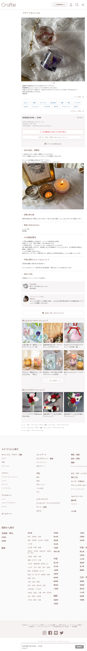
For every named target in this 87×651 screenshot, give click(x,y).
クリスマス (77, 103)
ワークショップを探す (38, 625)
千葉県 (56, 548)
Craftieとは (25, 625)
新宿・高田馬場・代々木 (36, 571)
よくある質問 (51, 625)
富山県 (56, 563)
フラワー (5, 473)
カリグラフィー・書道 (44, 458)
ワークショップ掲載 (75, 625)
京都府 (56, 603)
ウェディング (66, 106)
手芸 (38, 473)
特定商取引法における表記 (61, 626)
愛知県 (56, 585)
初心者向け (53, 103)
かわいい (26, 103)
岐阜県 (56, 577)
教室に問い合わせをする (54, 313)
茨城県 (56, 533)
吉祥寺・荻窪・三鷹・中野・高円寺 (39, 592)
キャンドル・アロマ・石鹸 (12, 455)
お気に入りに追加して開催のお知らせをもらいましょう (61, 137)
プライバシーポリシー (43, 626)
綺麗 (34, 103)
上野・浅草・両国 (34, 582)
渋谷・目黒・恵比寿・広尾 (37, 585)
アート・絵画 (41, 507)
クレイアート (41, 455)
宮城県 (4, 541)
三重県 (56, 589)
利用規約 (31, 626)
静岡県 (56, 581)
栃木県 (56, 536)
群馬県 (56, 540)
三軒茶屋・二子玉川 (34, 589)
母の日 (56, 106)
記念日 (76, 106)
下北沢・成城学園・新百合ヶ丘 (38, 564)
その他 (30, 544)
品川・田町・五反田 (34, 596)
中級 (68, 103)
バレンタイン (35, 106)
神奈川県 (57, 551)
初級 (62, 103)
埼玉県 (56, 544)
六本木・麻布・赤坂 (34, 600)
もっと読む (77, 97)
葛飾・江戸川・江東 (34, 560)
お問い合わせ (62, 625)
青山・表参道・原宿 (34, 536)
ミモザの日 (47, 106)
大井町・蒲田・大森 (34, 556)
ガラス (38, 511)
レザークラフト (42, 499)
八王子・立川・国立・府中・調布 (39, 567)
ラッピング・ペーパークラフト (48, 503)
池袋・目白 (31, 578)
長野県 (56, 574)
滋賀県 (56, 600)
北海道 (4, 537)
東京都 (30, 533)
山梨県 (56, 570)
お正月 (26, 106)
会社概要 (74, 626)
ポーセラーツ (7, 514)
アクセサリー (7, 495)
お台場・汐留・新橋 (34, 547)
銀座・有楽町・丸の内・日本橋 (38, 540)
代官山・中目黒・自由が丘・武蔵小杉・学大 (39, 552)
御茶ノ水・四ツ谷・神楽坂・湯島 (39, 574)
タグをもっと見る (75, 111)
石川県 (56, 566)
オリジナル (43, 103)
